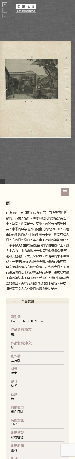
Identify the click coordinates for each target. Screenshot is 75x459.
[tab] (37, 301)
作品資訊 (27, 301)
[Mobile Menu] (65, 192)
